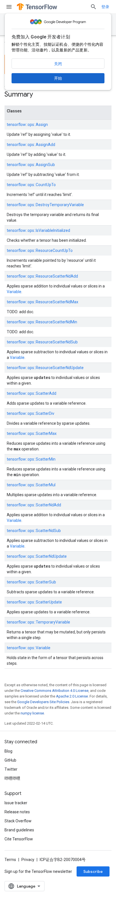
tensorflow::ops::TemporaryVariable (38, 622)
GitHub (10, 760)
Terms (10, 859)
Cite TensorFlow (19, 839)
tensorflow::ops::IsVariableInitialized (38, 230)
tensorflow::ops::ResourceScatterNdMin (42, 322)
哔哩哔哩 (12, 778)
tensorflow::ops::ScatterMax (32, 433)
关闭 (58, 63)
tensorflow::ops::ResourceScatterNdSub (42, 342)
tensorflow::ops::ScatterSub (31, 582)
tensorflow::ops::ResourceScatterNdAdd (42, 276)
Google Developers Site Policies (43, 702)
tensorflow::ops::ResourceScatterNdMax (42, 302)
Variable (14, 291)
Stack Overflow (18, 821)
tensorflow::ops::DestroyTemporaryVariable (45, 204)
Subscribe (93, 871)
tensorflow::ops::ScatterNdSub (34, 530)
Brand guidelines (19, 830)
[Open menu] (9, 7)
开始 (58, 78)
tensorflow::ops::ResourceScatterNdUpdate (45, 367)
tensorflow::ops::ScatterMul (31, 485)
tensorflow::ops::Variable (28, 648)
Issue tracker (16, 803)
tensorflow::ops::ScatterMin (31, 459)
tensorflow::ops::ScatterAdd (31, 393)
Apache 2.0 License (72, 696)
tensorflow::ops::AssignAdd (31, 144)
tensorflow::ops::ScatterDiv (30, 413)
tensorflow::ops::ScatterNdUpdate (37, 556)
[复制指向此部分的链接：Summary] (38, 94)
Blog (8, 751)
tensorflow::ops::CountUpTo (31, 184)
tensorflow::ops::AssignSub (31, 164)
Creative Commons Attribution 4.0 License (54, 690)
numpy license (32, 713)
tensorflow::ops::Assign (27, 124)
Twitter (11, 769)
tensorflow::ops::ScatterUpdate (34, 602)
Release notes (17, 812)
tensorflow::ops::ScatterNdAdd (34, 505)
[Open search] (93, 6)
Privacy (27, 859)
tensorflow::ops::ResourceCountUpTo (40, 250)
